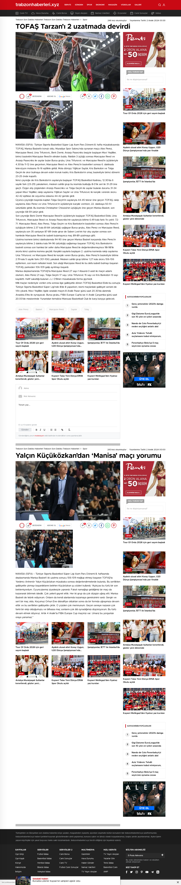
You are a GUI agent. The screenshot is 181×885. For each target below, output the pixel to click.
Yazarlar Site (109, 859)
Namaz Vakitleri (102, 13)
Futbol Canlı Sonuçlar (68, 867)
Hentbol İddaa (43, 863)
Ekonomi (100, 5)
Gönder (25, 430)
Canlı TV (24, 13)
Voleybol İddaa (43, 872)
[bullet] (55, 429)
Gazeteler (85, 854)
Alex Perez (23, 310)
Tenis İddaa (108, 863)
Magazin (112, 5)
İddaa (158, 13)
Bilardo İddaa (43, 867)
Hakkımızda (20, 867)
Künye (18, 863)
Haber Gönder (87, 863)
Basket (39, 310)
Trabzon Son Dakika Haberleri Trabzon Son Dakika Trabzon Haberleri (47, 20)
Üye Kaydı (19, 859)
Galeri (138, 5)
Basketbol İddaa (44, 859)
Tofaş (86, 310)
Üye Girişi (19, 854)
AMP (106, 872)
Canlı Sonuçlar (141, 13)
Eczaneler (122, 13)
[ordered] (51, 429)
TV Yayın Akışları (89, 872)
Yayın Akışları (81, 13)
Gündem (79, 5)
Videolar (126, 5)
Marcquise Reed (56, 310)
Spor (89, 5)
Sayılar (74, 310)
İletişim (18, 872)
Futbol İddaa (42, 854)
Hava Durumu (42, 13)
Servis (67, 5)
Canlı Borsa (61, 13)
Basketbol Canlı (110, 867)
